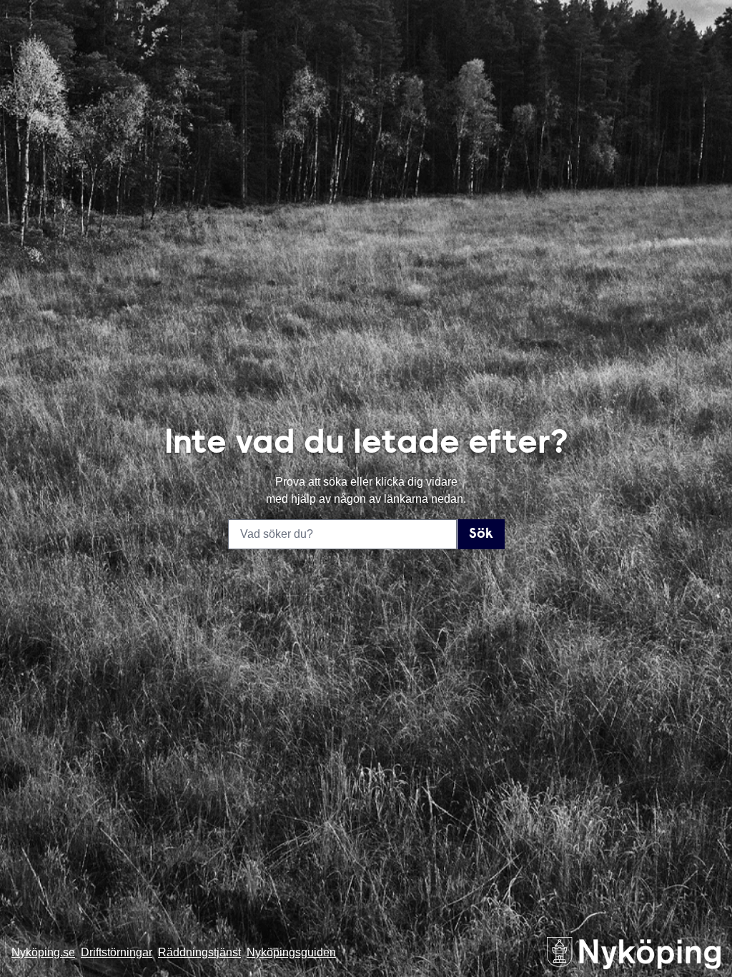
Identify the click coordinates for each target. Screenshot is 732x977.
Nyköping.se (43, 952)
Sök (481, 534)
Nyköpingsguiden (291, 952)
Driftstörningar (116, 952)
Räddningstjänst (199, 952)
